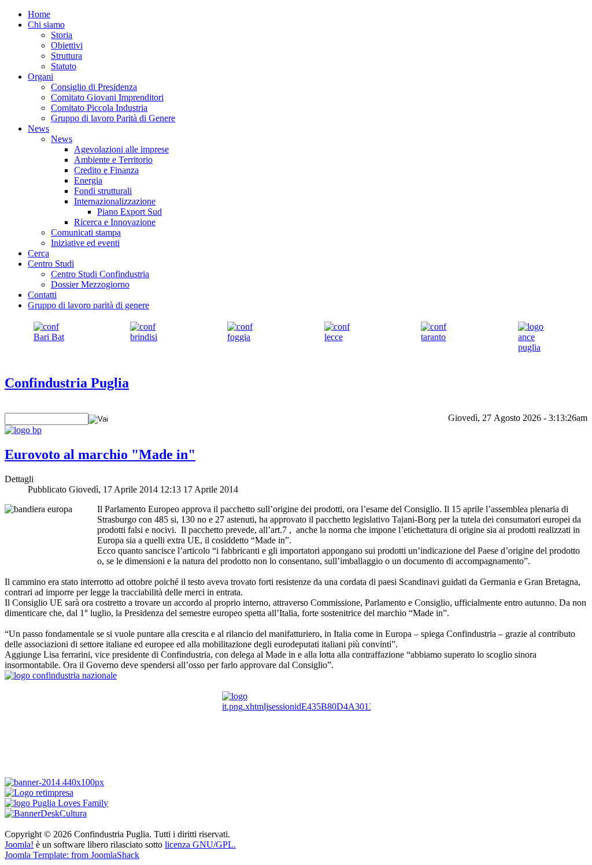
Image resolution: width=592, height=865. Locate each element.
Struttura (66, 56)
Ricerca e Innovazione (115, 222)
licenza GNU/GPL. (200, 844)
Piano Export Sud (129, 212)
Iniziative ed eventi (85, 243)
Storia (61, 35)
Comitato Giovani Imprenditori (107, 97)
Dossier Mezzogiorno (90, 284)
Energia (88, 180)
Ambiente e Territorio (113, 160)
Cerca (38, 253)
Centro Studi (51, 264)
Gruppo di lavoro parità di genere (88, 305)
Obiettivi (67, 45)
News (38, 128)
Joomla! (19, 844)
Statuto (63, 66)
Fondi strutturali (103, 191)
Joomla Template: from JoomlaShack (72, 855)
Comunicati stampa (86, 232)
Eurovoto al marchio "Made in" (100, 454)
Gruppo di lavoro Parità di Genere (113, 118)
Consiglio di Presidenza (94, 87)
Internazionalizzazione (115, 201)
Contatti (42, 295)
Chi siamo (46, 24)
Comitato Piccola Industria (99, 108)
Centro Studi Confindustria (100, 274)
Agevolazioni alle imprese (121, 149)
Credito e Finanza (106, 170)
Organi (40, 76)
